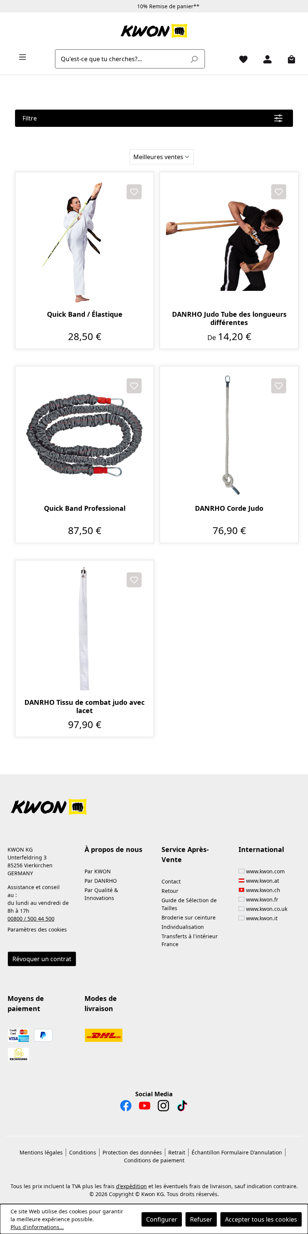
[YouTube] (144, 1107)
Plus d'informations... (37, 1227)
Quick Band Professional (84, 508)
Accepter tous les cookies (261, 1219)
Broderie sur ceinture (189, 917)
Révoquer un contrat (41, 959)
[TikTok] (182, 1107)
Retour (170, 890)
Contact (171, 881)
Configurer (161, 1219)
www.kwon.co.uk (266, 908)
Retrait (176, 1152)
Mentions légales (41, 1152)
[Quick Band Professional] (84, 435)
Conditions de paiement (154, 1160)
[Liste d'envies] (240, 58)
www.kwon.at (262, 880)
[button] (154, 802)
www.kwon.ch (263, 890)
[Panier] (288, 58)
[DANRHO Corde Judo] (229, 435)
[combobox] (121, 59)
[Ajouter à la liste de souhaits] (134, 191)
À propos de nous (113, 849)
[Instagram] (163, 1107)
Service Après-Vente (185, 854)
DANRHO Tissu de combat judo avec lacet (84, 706)
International (261, 849)
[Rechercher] (193, 59)
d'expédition (131, 1186)
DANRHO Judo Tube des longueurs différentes (229, 318)
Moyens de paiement (26, 1003)
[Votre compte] (264, 58)
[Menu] (20, 56)
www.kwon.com (265, 871)
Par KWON (98, 871)
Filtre (30, 118)
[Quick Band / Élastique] (84, 241)
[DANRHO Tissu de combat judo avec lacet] (84, 629)
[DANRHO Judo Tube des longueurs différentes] (229, 241)
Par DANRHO (101, 880)
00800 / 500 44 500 (31, 918)
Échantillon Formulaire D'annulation (237, 1152)
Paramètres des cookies (37, 929)
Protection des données (132, 1152)
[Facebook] (125, 1107)
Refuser (201, 1219)
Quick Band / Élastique (84, 314)
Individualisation (183, 926)
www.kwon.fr (262, 899)
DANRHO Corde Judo (229, 508)
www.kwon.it (262, 918)
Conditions (82, 1152)
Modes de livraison (101, 1003)
